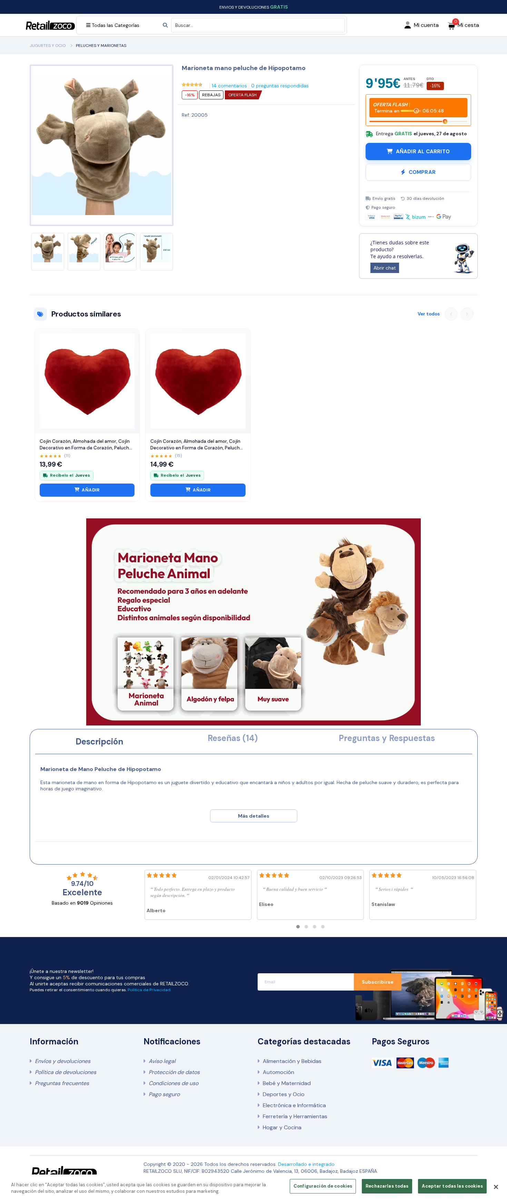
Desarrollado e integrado (306, 1164)
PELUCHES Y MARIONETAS (101, 45)
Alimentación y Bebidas (292, 1061)
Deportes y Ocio (284, 1094)
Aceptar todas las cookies (452, 1186)
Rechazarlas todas (387, 1186)
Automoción (278, 1072)
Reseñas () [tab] (233, 738)
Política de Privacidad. (149, 990)
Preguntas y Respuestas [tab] (387, 738)
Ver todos (429, 314)
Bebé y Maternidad (287, 1083)
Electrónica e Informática (294, 1105)
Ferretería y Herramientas (295, 1116)
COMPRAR (422, 172)
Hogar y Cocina (282, 1127)
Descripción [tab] (99, 741)
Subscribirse (378, 982)
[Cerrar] (496, 1187)
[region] (253, 1186)
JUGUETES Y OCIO (48, 45)
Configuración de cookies (323, 1186)
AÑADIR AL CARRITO (423, 151)
